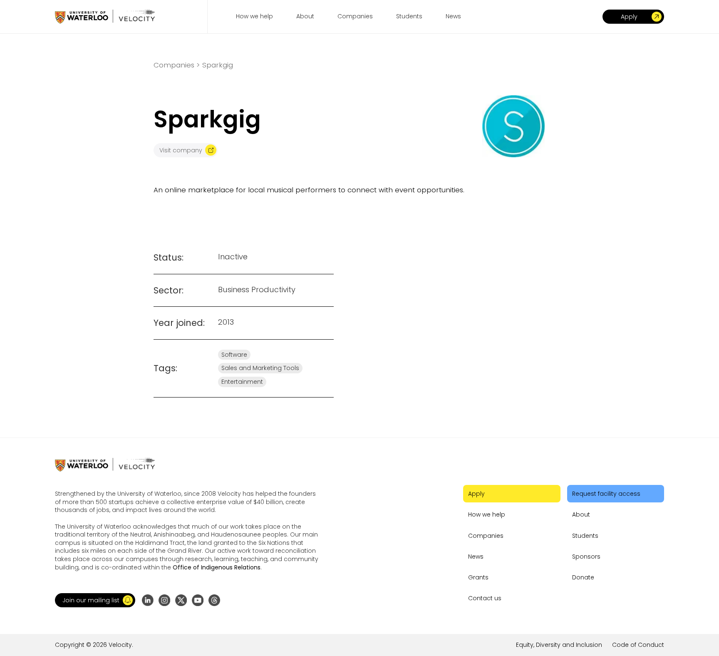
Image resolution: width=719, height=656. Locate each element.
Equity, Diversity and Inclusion (559, 645)
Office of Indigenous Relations (216, 567)
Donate (583, 577)
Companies (485, 536)
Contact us (484, 598)
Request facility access (606, 494)
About (581, 514)
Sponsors (586, 556)
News (475, 556)
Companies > (177, 65)
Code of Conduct (638, 645)
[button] (95, 600)
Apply (476, 494)
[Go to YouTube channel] (197, 600)
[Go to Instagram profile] (164, 600)
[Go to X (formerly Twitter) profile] (181, 600)
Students (585, 536)
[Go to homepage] (105, 16)
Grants (478, 577)
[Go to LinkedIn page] (148, 600)
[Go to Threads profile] (214, 600)
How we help (486, 514)
